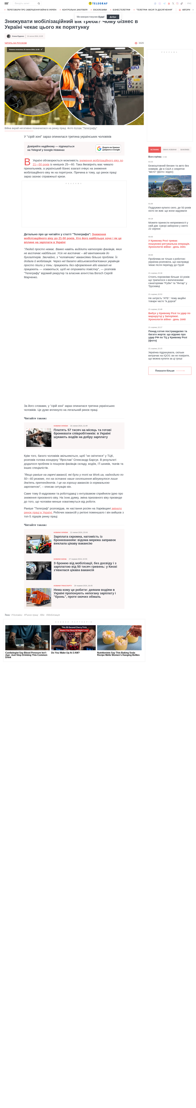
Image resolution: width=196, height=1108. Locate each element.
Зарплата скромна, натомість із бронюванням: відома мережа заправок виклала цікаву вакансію (85, 540)
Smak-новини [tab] (169, 150)
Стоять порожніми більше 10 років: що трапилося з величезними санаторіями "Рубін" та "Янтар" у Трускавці (169, 281)
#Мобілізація (53, 615)
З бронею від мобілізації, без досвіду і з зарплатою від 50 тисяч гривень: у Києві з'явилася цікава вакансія (85, 567)
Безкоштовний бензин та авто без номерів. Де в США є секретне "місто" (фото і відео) (168, 168)
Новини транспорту (63, 586)
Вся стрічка (154, 157)
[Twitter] (173, 3)
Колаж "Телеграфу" (85, 128)
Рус (189, 3)
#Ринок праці (31, 615)
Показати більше (164, 370)
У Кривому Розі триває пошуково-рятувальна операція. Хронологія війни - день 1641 (169, 243)
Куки (101, 17)
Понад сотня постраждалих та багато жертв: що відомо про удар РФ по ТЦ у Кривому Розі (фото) (167, 336)
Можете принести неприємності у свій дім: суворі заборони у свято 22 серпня (168, 225)
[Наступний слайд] (193, 10)
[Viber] (159, 3)
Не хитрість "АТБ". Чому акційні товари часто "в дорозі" (167, 300)
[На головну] (98, 3)
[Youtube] (169, 3)
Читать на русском (16, 43)
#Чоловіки (16, 615)
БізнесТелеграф (121, 10)
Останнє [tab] (154, 150)
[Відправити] (39, 3)
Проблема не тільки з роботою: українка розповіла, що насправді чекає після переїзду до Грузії (168, 261)
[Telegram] (164, 3)
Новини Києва (60, 559)
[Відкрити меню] (6, 3)
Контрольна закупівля (74, 10)
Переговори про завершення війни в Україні (31, 10)
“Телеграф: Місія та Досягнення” (154, 10)
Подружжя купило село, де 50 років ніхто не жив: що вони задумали (169, 209)
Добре (113, 17)
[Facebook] (155, 3)
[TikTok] (181, 3)
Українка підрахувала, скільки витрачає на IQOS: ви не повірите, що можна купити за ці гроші (169, 355)
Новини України (61, 426)
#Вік (42, 615)
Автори (186, 10)
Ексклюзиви (100, 10)
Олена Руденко (18, 36)
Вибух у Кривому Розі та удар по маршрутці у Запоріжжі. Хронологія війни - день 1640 (169, 316)
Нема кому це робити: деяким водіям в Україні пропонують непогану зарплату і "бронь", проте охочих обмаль (85, 593)
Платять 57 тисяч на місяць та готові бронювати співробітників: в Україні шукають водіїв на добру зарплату (82, 433)
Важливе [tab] (185, 150)
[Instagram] (177, 3)
